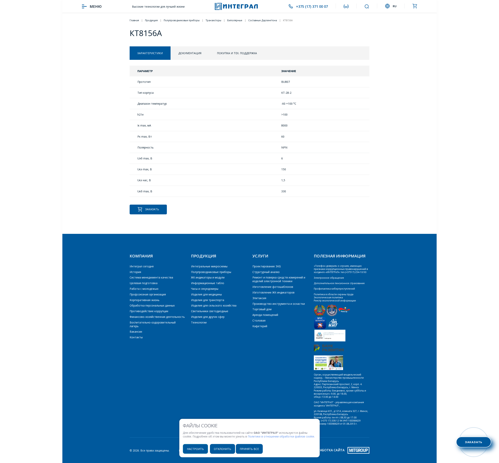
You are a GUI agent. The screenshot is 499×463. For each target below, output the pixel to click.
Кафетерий (259, 326)
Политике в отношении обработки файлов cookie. (281, 436)
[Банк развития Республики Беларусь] (329, 350)
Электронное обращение (329, 277)
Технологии (199, 322)
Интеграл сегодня (142, 266)
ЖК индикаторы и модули (208, 277)
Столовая (258, 320)
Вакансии (136, 331)
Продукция (203, 256)
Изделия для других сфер (208, 317)
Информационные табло (207, 283)
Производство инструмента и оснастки (278, 304)
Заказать (152, 209)
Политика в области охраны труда (333, 294)
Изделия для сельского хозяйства (213, 305)
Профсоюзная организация (148, 294)
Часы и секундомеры (204, 289)
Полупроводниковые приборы (211, 272)
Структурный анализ (266, 272)
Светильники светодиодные (209, 311)
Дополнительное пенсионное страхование (339, 283)
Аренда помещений (265, 315)
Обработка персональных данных (152, 305)
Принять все (249, 449)
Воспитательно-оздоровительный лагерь (153, 324)
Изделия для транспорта (207, 300)
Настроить (195, 449)
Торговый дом (262, 309)
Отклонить (222, 449)
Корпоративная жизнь (144, 300)
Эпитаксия (259, 298)
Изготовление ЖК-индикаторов (273, 292)
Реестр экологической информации (335, 300)
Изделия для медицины (206, 294)
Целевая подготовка (143, 283)
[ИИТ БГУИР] (333, 328)
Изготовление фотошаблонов (272, 287)
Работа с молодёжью (144, 289)
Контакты (136, 337)
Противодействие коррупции (149, 311)
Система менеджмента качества (151, 277)
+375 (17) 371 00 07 (312, 6)
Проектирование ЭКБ (266, 266)
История (135, 272)
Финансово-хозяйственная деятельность (157, 317)
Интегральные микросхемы (209, 266)
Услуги (260, 256)
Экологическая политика (328, 297)
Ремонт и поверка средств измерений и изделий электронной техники (278, 279)
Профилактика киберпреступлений (334, 288)
